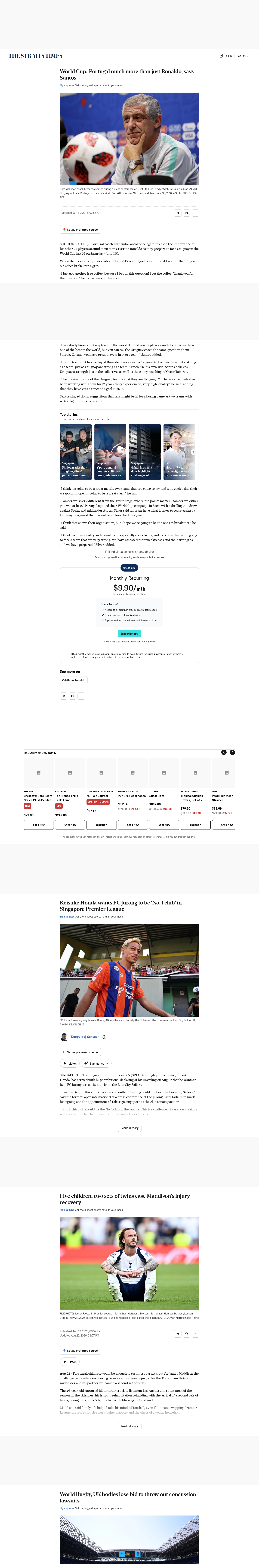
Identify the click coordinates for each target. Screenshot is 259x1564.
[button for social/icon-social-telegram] (177, 213)
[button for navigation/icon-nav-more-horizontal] (195, 213)
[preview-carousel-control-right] (193, 452)
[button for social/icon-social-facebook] (186, 213)
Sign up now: (67, 85)
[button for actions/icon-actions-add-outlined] (104, 1037)
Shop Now (39, 824)
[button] (225, 56)
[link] (35, 56)
